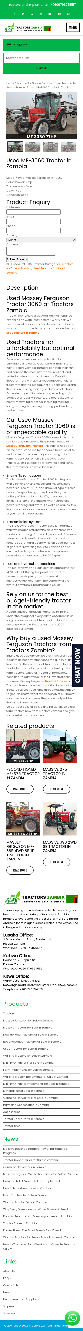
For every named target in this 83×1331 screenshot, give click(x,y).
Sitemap (9, 1313)
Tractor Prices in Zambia (20, 1223)
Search (41, 68)
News (7, 1292)
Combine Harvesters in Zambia (25, 1167)
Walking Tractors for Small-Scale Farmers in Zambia (39, 1237)
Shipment (9, 1306)
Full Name (13, 207)
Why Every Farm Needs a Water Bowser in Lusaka (37, 1209)
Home (10, 83)
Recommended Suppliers (21, 1299)
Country (11, 235)
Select (20, 45)
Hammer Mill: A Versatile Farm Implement (32, 1181)
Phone (10, 226)
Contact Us (10, 1285)
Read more (20, 789)
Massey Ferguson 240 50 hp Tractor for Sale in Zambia (40, 1174)
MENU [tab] (73, 27)
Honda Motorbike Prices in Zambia (27, 1188)
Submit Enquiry (17, 259)
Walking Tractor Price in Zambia (25, 1202)
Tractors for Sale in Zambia (34, 83)
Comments (14, 244)
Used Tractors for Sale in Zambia (25, 1195)
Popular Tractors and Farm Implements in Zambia (38, 1216)
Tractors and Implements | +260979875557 (41, 4)
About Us (9, 1271)
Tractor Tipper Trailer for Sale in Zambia (31, 1160)
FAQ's (7, 1278)
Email (10, 217)
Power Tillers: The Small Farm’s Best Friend (32, 1230)
